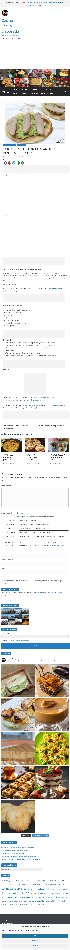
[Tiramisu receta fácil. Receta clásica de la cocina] (52, 782)
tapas (7, 904)
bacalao (25, 881)
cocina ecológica (53, 884)
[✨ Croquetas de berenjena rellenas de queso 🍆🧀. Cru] (52, 680)
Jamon (4, 897)
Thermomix (36, 89)
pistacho (32, 901)
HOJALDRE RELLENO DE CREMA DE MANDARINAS (16, 427)
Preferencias (35, 946)
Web (3, 568)
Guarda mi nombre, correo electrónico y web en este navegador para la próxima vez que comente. (31, 582)
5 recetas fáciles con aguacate (34, 400)
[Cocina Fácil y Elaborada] (35, 70)
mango (44, 897)
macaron (38, 897)
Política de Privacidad (22, 641)
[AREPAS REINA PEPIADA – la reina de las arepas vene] (18, 680)
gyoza (54, 893)
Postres (25, 89)
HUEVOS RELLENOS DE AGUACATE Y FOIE (58, 457)
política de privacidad (15, 513)
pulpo (47, 901)
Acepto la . (12, 513)
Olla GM (14, 94)
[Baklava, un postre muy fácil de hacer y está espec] (18, 782)
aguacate (5, 881)
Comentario (6, 486)
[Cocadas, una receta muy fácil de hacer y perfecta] (18, 816)
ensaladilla (34, 893)
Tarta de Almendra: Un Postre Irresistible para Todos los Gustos (20, 859)
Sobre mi (25, 94)
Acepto (35, 936)
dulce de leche (46, 889)
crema (35, 889)
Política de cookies (7, 923)
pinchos (26, 901)
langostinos (14, 897)
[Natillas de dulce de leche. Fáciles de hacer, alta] (52, 714)
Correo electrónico (8, 560)
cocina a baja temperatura (33, 885)
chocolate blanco (6, 885)
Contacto (34, 94)
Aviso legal (4, 920)
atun (20, 881)
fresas (49, 893)
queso (54, 900)
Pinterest (38, 408)
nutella (10, 901)
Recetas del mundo (48, 94)
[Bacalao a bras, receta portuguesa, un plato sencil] (52, 748)
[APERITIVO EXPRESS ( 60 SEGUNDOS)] (35, 440)
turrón (41, 904)
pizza (40, 901)
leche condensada (28, 897)
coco (30, 889)
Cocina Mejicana (22, 144)
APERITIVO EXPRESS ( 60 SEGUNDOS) (32, 457)
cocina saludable (14, 888)
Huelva (62, 893)
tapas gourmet (16, 904)
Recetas (14, 89)
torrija (33, 904)
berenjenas (33, 881)
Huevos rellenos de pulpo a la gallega (38, 2)
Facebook (16, 408)
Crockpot (48, 89)
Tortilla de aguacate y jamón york (42, 397)
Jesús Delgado (19, 157)
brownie (42, 881)
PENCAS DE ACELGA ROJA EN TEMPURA (52, 426)
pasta (16, 901)
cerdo (58, 880)
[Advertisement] (35, 55)
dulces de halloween (61, 889)
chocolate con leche (18, 885)
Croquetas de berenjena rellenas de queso (14, 850)
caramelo (49, 881)
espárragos (42, 893)
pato (21, 901)
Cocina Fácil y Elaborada (10, 26)
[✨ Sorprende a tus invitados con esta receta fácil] (18, 714)
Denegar (35, 941)
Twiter (28, 408)
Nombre (4, 551)
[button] (18, 89)
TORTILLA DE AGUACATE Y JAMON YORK (9, 457)
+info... (35, 521)
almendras (13, 881)
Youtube (33, 408)
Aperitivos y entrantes (9, 144)
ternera (26, 904)
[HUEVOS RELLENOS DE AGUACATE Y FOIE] (58, 440)
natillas (62, 897)
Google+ (23, 408)
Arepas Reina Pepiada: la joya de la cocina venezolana (17, 847)
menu (52, 897)
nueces (4, 901)
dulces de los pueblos (15, 893)
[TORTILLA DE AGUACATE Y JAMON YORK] (11, 440)
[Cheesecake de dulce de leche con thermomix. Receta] (18, 748)
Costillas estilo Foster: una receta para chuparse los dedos (19, 856)
